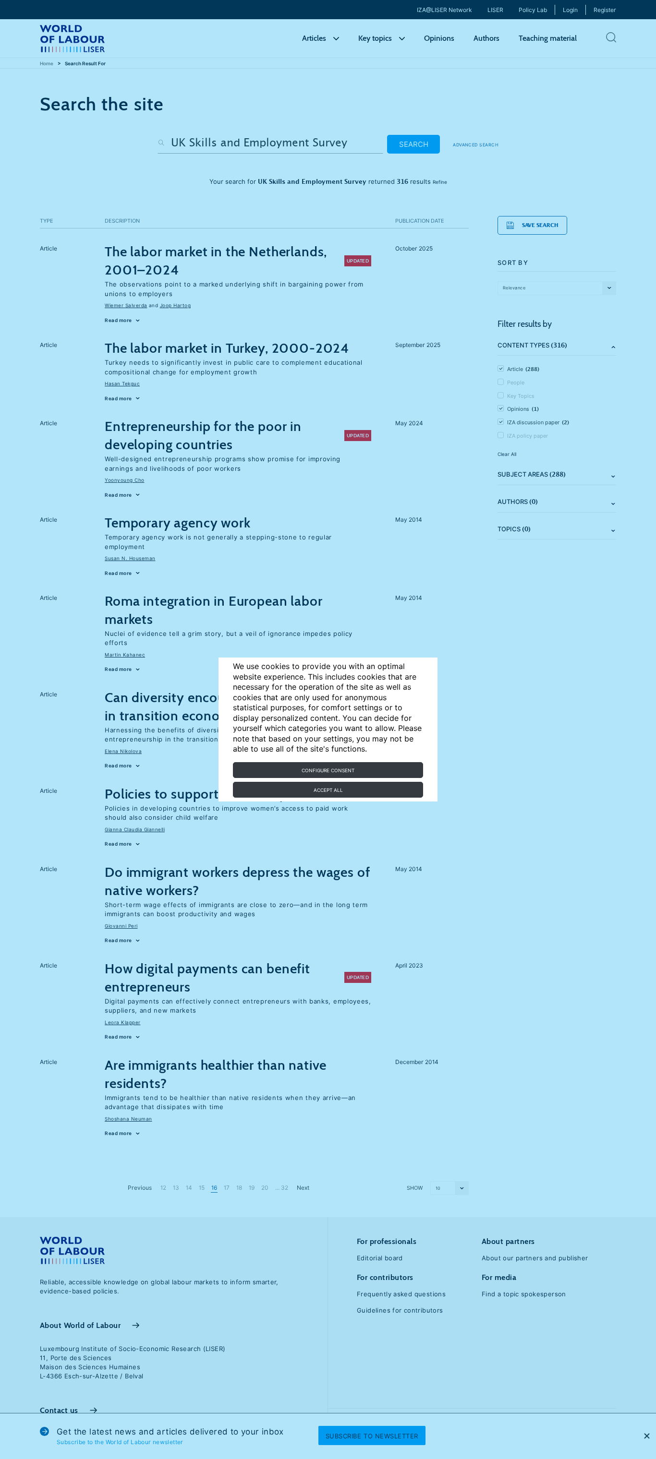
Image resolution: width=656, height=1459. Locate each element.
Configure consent (328, 770)
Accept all (328, 790)
